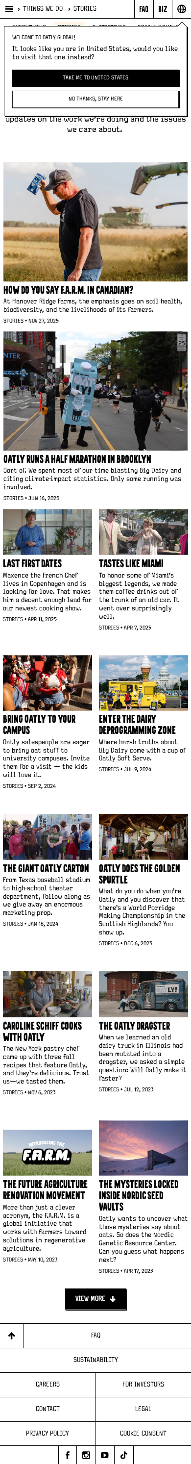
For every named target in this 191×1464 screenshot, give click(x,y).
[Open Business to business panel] (162, 9)
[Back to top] (12, 1336)
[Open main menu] (8, 9)
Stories (84, 8)
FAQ (95, 1335)
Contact (48, 1409)
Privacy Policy (47, 1433)
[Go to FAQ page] (143, 9)
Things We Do (43, 8)
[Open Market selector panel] (181, 9)
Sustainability (95, 1360)
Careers (48, 1384)
